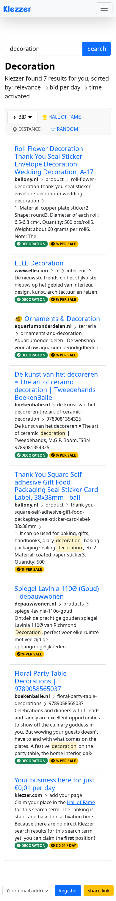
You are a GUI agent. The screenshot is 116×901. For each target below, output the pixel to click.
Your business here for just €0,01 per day (55, 784)
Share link (98, 890)
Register (68, 890)
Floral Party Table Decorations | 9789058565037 (41, 681)
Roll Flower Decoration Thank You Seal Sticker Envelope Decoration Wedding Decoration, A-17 (54, 160)
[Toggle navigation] (104, 8)
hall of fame (64, 117)
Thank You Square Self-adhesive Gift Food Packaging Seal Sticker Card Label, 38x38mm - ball (56, 486)
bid (22, 117)
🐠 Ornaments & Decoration (57, 318)
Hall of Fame (81, 802)
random (67, 129)
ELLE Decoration (39, 263)
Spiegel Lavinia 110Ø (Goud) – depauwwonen (57, 592)
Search (96, 49)
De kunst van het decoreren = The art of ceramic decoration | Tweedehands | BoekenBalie (58, 386)
